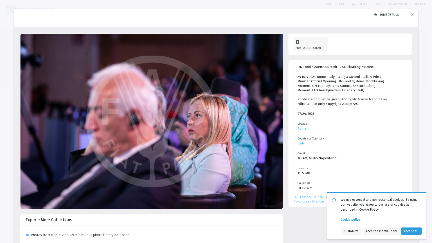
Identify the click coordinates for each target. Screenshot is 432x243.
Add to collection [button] (308, 48)
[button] (413, 14)
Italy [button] (301, 143)
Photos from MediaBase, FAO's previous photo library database (80, 235)
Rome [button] (301, 128)
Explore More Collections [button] (49, 219)
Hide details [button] (389, 15)
